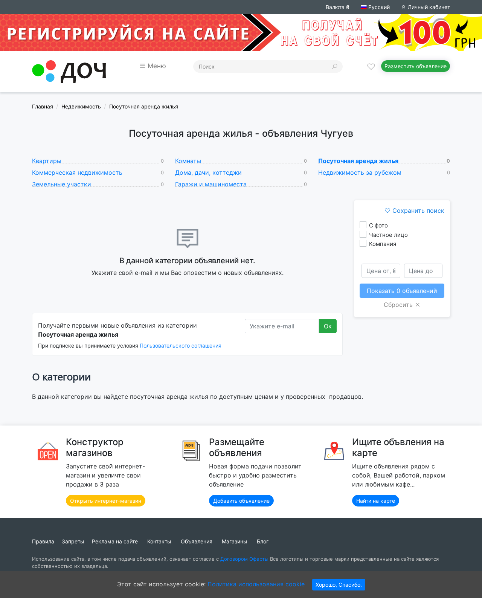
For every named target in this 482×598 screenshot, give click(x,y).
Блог (262, 541)
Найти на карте (375, 500)
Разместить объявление (415, 66)
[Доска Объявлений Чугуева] (69, 71)
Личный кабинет (428, 7)
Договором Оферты (244, 559)
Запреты (73, 541)
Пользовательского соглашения (180, 345)
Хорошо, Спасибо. (339, 584)
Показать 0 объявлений (402, 290)
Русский (378, 7)
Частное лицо (388, 234)
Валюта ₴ (337, 7)
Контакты (159, 541)
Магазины (234, 541)
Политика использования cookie (256, 584)
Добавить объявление (241, 500)
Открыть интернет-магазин (105, 500)
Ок (328, 326)
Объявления (196, 541)
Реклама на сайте (115, 541)
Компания (382, 243)
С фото (378, 225)
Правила (43, 541)
